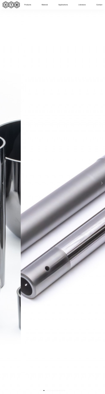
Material (45, 5)
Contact (99, 5)
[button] (102, 183)
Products (27, 5)
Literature (82, 5)
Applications (63, 5)
